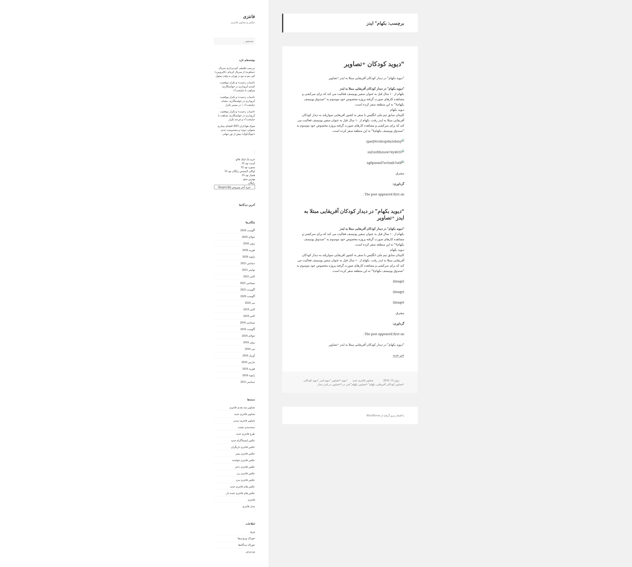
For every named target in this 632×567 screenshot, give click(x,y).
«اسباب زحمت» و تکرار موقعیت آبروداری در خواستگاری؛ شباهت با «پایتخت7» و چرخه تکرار (236, 115)
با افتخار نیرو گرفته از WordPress (385, 415)
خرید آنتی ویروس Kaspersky (234, 187)
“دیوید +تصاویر (340, 380)
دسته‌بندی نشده (246, 427)
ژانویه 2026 (248, 256)
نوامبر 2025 (248, 270)
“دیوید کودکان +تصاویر (374, 63)
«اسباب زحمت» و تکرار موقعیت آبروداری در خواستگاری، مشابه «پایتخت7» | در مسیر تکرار (237, 101)
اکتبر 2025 (249, 276)
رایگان (251, 183)
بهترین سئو (249, 179)
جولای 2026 (248, 237)
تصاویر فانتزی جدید (244, 414)
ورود (252, 531)
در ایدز (327, 384)
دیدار (320, 384)
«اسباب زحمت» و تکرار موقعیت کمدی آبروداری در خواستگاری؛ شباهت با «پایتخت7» (237, 86)
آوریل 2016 (248, 355)
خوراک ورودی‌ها (246, 538)
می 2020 (250, 303)
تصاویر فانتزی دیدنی (244, 420)
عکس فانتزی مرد (245, 480)
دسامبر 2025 (247, 263)
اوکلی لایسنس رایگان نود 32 (239, 171)
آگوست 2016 (247, 329)
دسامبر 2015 (247, 382)
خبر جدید (398, 355)
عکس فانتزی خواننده (243, 460)
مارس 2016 (248, 362)
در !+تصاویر (338, 384)
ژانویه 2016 (248, 375)
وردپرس (250, 551)
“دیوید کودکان (311, 380)
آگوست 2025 (247, 289)
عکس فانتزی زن (246, 473)
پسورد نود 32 (248, 167)
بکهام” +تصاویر (367, 384)
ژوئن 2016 (249, 342)
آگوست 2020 (247, 296)
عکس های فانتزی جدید (242, 486)
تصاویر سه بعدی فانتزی (242, 407)
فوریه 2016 (248, 368)
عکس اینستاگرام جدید (243, 440)
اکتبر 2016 (249, 316)
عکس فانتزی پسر (245, 453)
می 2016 (250, 349)
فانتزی (249, 16)
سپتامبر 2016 (247, 322)
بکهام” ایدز (351, 384)
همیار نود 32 (248, 175)
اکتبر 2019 (249, 309)
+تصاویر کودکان (395, 384)
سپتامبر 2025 (247, 283)
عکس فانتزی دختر (245, 466)
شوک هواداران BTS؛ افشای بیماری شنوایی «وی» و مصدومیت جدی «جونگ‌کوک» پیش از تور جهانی (236, 130)
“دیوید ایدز (325, 380)
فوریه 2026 (248, 250)
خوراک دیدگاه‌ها (246, 545)
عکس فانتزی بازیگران (243, 447)
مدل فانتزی (248, 506)
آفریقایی (380, 384)
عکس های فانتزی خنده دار (240, 493)
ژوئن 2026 (249, 243)
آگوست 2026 (247, 230)
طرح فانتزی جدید (245, 434)
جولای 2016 (248, 335)
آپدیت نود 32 (248, 163)
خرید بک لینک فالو (245, 159)
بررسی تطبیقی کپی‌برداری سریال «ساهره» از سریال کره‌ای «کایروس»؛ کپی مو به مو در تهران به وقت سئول (234, 72)
